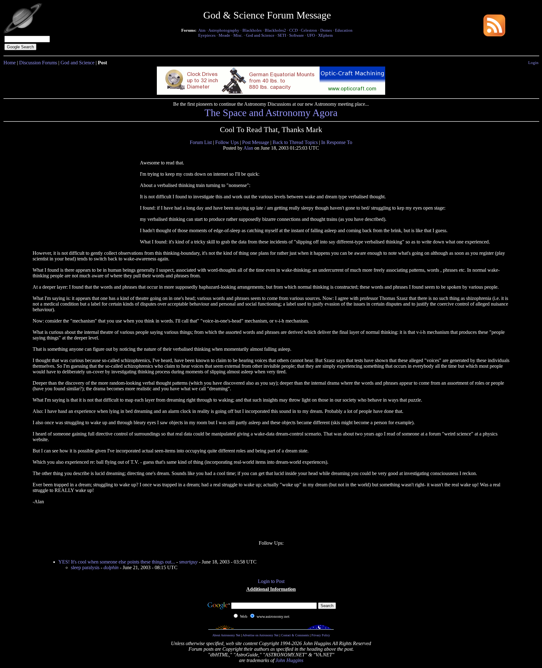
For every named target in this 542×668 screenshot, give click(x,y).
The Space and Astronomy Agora (271, 112)
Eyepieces (206, 35)
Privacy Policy (320, 635)
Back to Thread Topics (295, 142)
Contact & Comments (295, 635)
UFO (311, 35)
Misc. (238, 35)
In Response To (336, 142)
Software (296, 35)
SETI (282, 35)
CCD (293, 30)
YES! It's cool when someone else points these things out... (116, 561)
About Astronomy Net (226, 635)
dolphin (111, 567)
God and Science (260, 35)
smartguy (188, 561)
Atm (201, 30)
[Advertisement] (86, 200)
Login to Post (271, 581)
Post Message (255, 142)
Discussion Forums (38, 62)
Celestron (309, 30)
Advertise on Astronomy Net (260, 635)
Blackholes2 (275, 30)
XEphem (325, 35)
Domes (326, 30)
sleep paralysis (85, 567)
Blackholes (252, 30)
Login (533, 62)
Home (9, 62)
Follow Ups (227, 142)
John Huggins (289, 660)
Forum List (201, 142)
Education (344, 30)
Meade (224, 35)
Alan (248, 148)
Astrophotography (223, 30)
